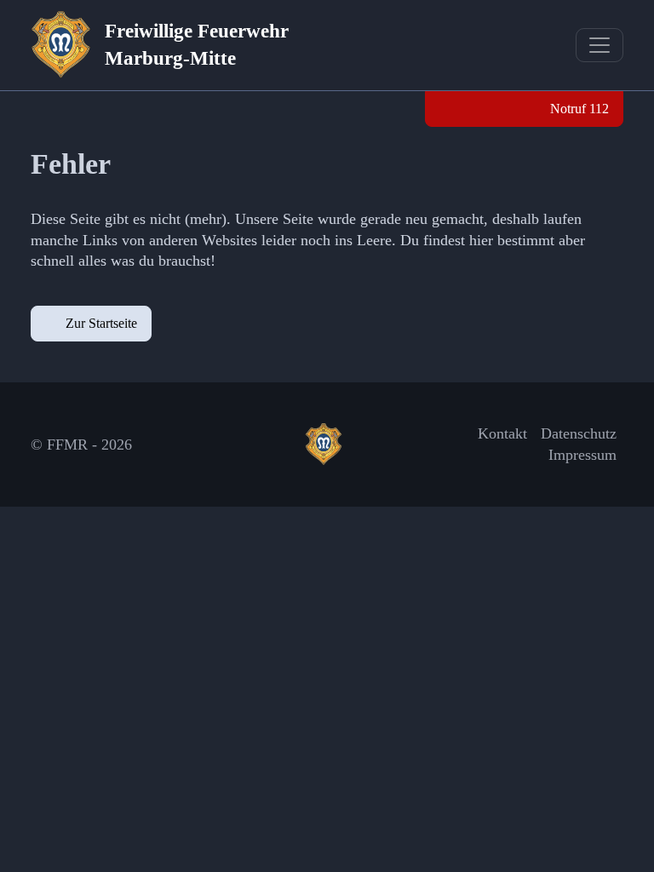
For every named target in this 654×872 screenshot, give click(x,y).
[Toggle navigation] (599, 45)
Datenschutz (579, 433)
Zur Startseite (101, 323)
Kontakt (502, 433)
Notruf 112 (578, 108)
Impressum (582, 454)
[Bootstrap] (327, 444)
